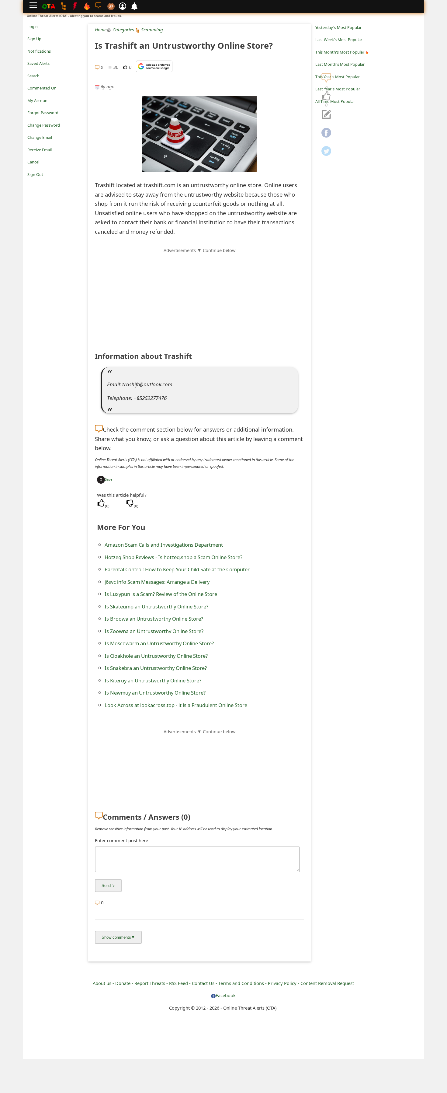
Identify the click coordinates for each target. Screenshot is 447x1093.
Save (108, 479)
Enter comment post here (121, 840)
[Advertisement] (199, 296)
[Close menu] (30, 183)
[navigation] (326, 96)
